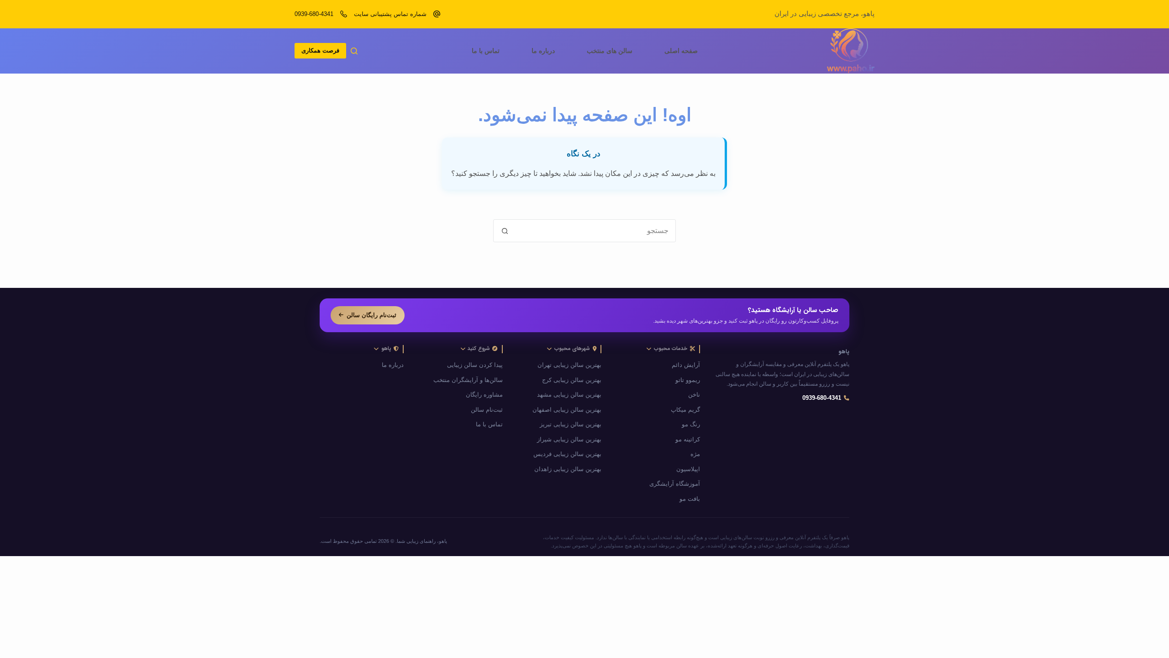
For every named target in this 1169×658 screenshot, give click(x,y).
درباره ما (543, 50)
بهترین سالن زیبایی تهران (569, 365)
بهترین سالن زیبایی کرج (571, 380)
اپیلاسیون (688, 469)
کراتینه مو (687, 439)
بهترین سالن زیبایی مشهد (569, 395)
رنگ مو (691, 424)
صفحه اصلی (681, 50)
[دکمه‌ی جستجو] (505, 231)
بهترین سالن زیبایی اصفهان (566, 410)
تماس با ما (486, 50)
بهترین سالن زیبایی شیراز (569, 439)
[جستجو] (354, 51)
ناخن (694, 395)
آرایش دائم (686, 365)
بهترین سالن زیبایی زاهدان (567, 469)
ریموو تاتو (687, 380)
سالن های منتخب (609, 50)
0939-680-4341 (314, 14)
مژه (695, 454)
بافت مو (689, 499)
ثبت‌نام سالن (487, 410)
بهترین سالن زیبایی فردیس (567, 454)
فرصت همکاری (320, 50)
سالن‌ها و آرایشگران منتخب (468, 380)
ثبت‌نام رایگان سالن (371, 315)
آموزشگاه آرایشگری (674, 484)
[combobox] (595, 230)
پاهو (843, 352)
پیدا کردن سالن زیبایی (475, 365)
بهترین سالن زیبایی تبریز (570, 424)
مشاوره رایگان (484, 395)
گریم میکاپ (685, 410)
